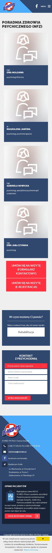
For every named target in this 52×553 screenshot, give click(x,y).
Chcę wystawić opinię (20, 516)
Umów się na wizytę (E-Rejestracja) (26, 284)
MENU (43, 6)
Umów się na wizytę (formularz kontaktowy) (26, 269)
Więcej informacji (31, 550)
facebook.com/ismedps (17, 458)
